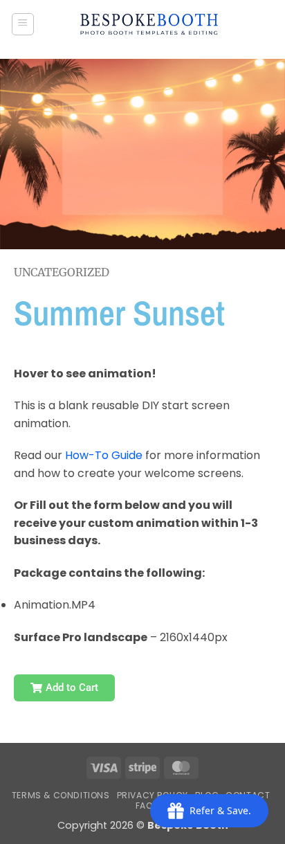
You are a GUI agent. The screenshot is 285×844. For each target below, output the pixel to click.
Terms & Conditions (61, 795)
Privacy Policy (153, 795)
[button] (23, 24)
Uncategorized (61, 272)
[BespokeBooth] (149, 24)
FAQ (145, 805)
